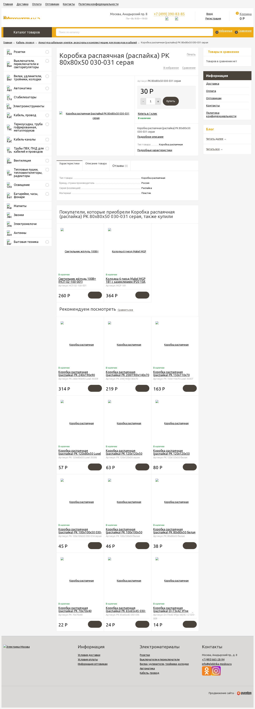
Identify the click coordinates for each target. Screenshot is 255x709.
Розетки (145, 655)
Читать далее (214, 138)
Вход (209, 13)
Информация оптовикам (93, 663)
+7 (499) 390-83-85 (169, 14)
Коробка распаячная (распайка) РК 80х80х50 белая (174, 531)
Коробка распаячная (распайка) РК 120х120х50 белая (171, 453)
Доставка (22, 4)
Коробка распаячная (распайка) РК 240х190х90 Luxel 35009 (76, 375)
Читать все (213, 149)
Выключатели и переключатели (160, 659)
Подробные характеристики (154, 150)
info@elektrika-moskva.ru (217, 663)
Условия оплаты (88, 659)
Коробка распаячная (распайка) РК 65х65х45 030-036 (126, 611)
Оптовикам (52, 4)
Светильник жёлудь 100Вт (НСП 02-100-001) (77, 280)
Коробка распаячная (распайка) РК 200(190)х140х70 (127, 373)
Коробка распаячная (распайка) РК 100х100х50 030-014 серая (80, 532)
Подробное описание (150, 136)
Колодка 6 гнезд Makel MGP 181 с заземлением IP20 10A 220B (125, 281)
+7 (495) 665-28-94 (213, 659)
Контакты (69, 4)
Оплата (36, 4)
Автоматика (147, 668)
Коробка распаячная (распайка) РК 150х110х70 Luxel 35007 (171, 375)
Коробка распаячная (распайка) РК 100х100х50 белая (124, 532)
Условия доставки (89, 655)
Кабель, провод (149, 672)
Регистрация (213, 18)
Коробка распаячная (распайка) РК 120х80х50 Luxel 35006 (79, 453)
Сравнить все (125, 309)
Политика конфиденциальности (99, 4)
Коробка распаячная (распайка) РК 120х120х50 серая (124, 453)
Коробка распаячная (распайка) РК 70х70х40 (74, 609)
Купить (171, 101)
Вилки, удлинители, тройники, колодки (164, 663)
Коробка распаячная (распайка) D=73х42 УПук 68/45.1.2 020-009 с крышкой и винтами (174, 612)
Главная (8, 4)
